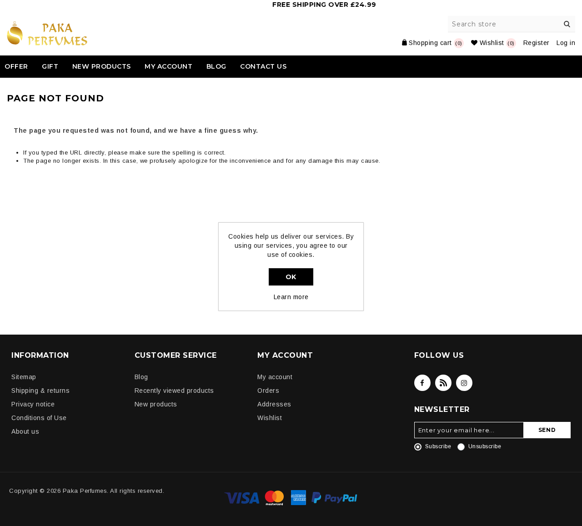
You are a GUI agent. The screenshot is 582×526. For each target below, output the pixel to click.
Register (536, 42)
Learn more (291, 297)
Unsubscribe (485, 446)
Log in (566, 42)
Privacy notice (33, 404)
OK (291, 277)
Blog (216, 66)
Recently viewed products (174, 390)
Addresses (274, 404)
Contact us (263, 66)
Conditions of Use (39, 417)
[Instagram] (464, 383)
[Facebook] (422, 383)
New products (101, 66)
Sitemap (23, 377)
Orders (268, 390)
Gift (50, 66)
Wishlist (269, 417)
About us (25, 431)
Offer (16, 66)
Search (567, 24)
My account (168, 66)
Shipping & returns (40, 390)
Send (547, 429)
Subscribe (438, 446)
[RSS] (443, 383)
